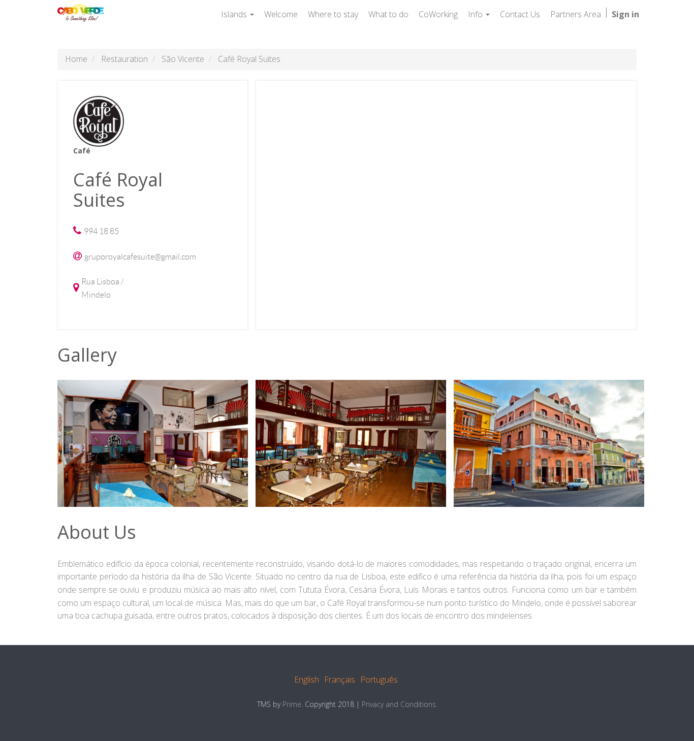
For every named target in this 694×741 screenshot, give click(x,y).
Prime (291, 704)
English (306, 679)
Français (339, 679)
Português (379, 679)
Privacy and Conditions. (399, 704)
